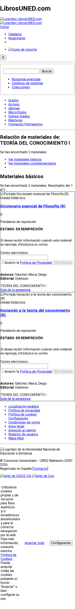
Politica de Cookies (8, 557)
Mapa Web (16, 438)
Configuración (18, 418)
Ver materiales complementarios (32, 163)
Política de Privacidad (36, 263)
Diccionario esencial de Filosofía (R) (33, 206)
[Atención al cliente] (22, 50)
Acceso (14, 104)
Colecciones (21, 87)
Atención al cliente (22, 430)
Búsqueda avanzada (26, 79)
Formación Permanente (25, 124)
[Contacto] (40, 469)
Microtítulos (17, 112)
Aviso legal (16, 426)
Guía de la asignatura (15, 290)
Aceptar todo (34, 543)
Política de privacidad (24, 410)
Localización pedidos (23, 406)
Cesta (4, 27)
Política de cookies (22, 414)
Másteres (15, 120)
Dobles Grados (19, 116)
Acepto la (28, 263)
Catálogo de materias (27, 83)
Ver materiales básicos (25, 159)
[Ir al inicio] (21, 21)
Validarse (15, 34)
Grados (13, 100)
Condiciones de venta (24, 422)
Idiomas (14, 108)
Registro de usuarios (23, 434)
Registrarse (16, 38)
